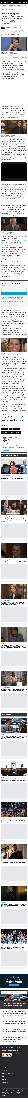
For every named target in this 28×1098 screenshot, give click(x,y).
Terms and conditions (7, 1060)
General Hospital (9, 9)
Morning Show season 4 (15, 5)
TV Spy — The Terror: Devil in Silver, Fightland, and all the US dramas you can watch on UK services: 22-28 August (14, 1014)
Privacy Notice (20, 298)
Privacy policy (5, 1067)
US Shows (4, 429)
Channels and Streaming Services (11, 432)
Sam (9, 69)
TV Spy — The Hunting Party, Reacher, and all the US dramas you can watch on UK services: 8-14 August (15, 1031)
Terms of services (18, 297)
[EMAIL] (9, 440)
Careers (3, 1076)
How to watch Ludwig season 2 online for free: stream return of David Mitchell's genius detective (14, 1005)
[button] (2, 2)
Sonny (3, 112)
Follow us (16, 57)
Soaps (3, 9)
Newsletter (24, 57)
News (3, 27)
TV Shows (16, 429)
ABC (11, 429)
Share (5, 57)
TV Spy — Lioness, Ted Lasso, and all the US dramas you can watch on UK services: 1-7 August (14, 1039)
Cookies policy (5, 1070)
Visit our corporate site (12, 1050)
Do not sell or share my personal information (12, 1085)
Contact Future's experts (7, 1064)
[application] (14, 171)
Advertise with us (6, 1082)
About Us (4, 1079)
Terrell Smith (10, 27)
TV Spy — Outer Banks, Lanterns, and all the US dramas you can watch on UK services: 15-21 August (14, 1023)
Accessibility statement (7, 1073)
